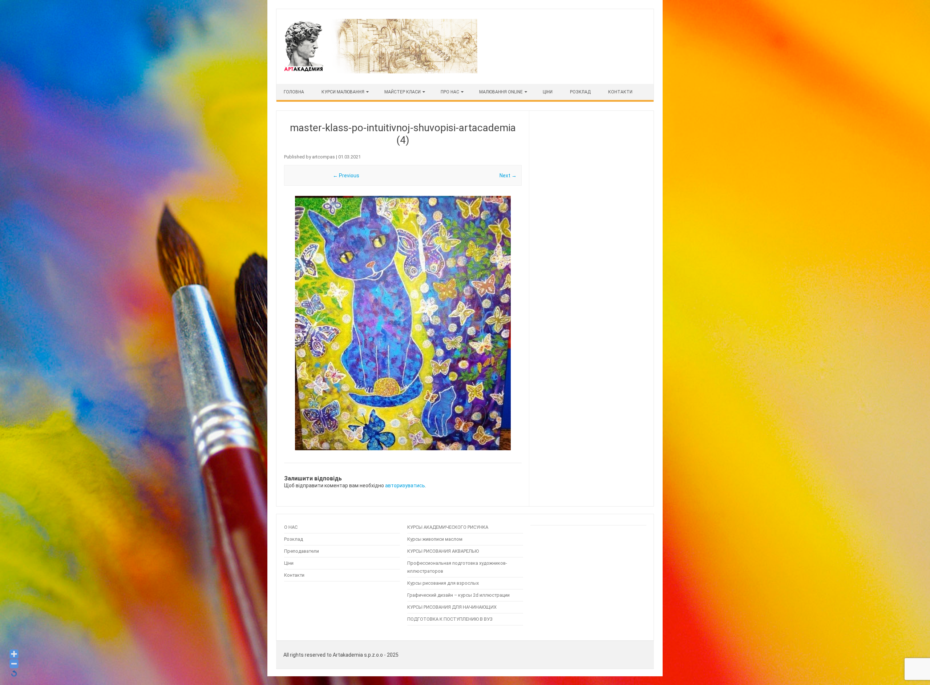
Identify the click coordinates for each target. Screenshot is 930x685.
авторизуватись (405, 485)
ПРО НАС (450, 91)
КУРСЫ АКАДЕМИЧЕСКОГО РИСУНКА (447, 527)
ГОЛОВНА (294, 91)
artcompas (323, 157)
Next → (508, 175)
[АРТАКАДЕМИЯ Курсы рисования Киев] (380, 71)
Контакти (620, 91)
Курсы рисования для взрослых (443, 583)
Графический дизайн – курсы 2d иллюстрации (458, 595)
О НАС (291, 527)
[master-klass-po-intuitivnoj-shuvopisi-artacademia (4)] (403, 323)
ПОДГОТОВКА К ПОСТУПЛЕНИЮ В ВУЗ (450, 619)
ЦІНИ (548, 91)
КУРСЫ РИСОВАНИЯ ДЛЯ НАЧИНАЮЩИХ (452, 607)
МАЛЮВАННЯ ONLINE (501, 91)
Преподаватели (301, 551)
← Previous (346, 175)
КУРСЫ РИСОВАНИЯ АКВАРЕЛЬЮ (443, 551)
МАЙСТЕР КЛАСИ (402, 91)
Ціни (289, 563)
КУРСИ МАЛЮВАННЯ (343, 91)
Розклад (580, 91)
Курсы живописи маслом (434, 539)
